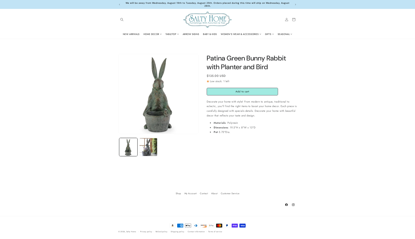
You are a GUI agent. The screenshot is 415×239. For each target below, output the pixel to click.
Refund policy (161, 231)
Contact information (196, 231)
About (214, 193)
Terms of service (215, 231)
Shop (178, 193)
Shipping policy (177, 231)
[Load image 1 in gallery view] (128, 147)
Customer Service (230, 193)
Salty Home (131, 231)
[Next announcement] (295, 4)
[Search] (121, 19)
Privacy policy (146, 231)
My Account (190, 193)
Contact (204, 193)
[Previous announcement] (119, 4)
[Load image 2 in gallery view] (148, 147)
